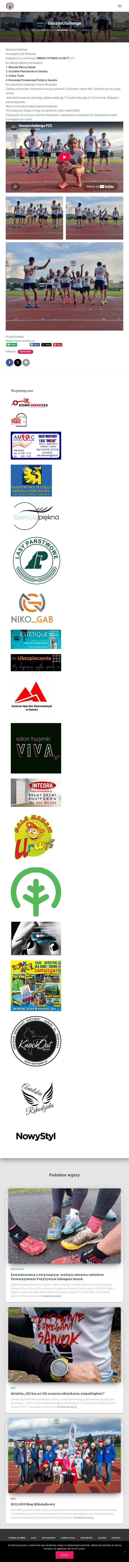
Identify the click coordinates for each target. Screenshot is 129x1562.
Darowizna (86, 1538)
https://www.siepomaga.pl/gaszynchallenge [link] (31, 106)
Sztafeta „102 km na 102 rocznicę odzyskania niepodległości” (57, 1393)
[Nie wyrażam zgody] (124, 1551)
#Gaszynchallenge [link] (16, 49)
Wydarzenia (25, 352)
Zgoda (64, 1555)
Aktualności (48, 1538)
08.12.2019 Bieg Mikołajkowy (33, 1504)
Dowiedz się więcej (51, 1296)
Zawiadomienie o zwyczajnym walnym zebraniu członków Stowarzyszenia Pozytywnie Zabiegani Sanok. (57, 1277)
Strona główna (17, 1538)
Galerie (102, 1538)
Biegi (13, 1388)
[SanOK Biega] (11, 6)
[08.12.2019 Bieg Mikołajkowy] (64, 1455)
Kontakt (116, 1538)
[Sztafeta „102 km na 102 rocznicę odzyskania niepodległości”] (64, 1344)
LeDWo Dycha (68, 1538)
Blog (33, 1538)
